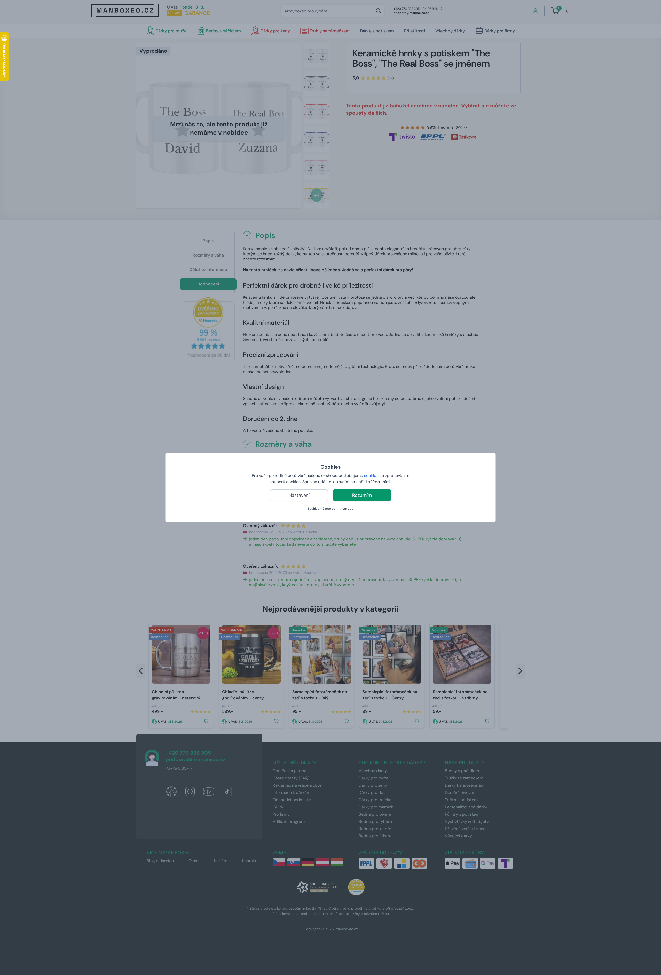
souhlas (371, 475)
